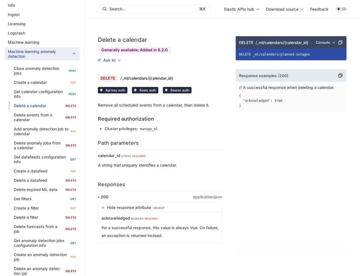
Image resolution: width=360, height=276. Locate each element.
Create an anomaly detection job (45, 257)
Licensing (17, 23)
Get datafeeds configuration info (45, 159)
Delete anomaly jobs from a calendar (45, 145)
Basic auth (147, 90)
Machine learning (23, 42)
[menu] (241, 8)
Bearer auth (179, 90)
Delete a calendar (45, 105)
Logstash (16, 33)
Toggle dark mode (340, 9)
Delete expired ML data (45, 189)
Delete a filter (45, 217)
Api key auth (115, 90)
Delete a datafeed (45, 180)
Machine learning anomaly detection (32, 54)
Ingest (14, 14)
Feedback (319, 9)
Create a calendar (45, 82)
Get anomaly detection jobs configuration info (45, 243)
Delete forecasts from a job (45, 229)
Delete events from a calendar (45, 117)
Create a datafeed (45, 171)
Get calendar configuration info (45, 94)
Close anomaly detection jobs (45, 70)
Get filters (45, 198)
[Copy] (340, 42)
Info (11, 5)
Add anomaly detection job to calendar (45, 131)
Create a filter (45, 208)
